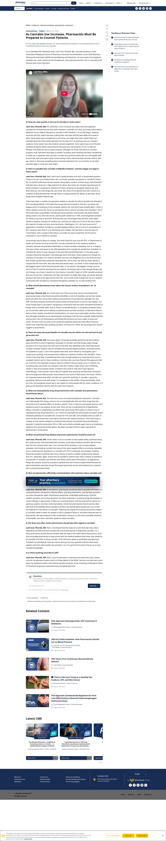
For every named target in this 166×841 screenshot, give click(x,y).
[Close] (163, 835)
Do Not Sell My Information (76, 779)
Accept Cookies (142, 835)
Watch (88, 3)
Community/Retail (39, 8)
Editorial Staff (45, 779)
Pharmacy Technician (63, 8)
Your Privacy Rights (73, 782)
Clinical (18, 8)
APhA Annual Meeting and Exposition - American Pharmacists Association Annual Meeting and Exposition (61, 601)
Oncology (53, 8)
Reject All (128, 835)
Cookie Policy (28, 839)
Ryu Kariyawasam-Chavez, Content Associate (68, 627)
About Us (17, 777)
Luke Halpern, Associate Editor (62, 647)
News (139, 794)
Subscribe (93, 586)
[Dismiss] (98, 479)
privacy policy (64, 590)
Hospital (47, 8)
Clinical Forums (19, 779)
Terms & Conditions (73, 777)
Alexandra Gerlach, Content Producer (66, 683)
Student (73, 8)
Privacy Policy (45, 782)
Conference (35, 25)
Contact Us (44, 777)
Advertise (17, 782)
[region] (83, 836)
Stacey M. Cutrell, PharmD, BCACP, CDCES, (67, 645)
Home (28, 25)
